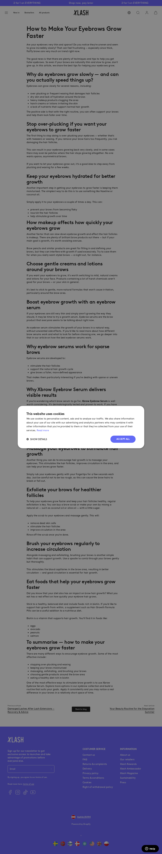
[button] (36, 439)
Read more (43, 430)
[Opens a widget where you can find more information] (150, 849)
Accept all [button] (123, 439)
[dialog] (81, 427)
